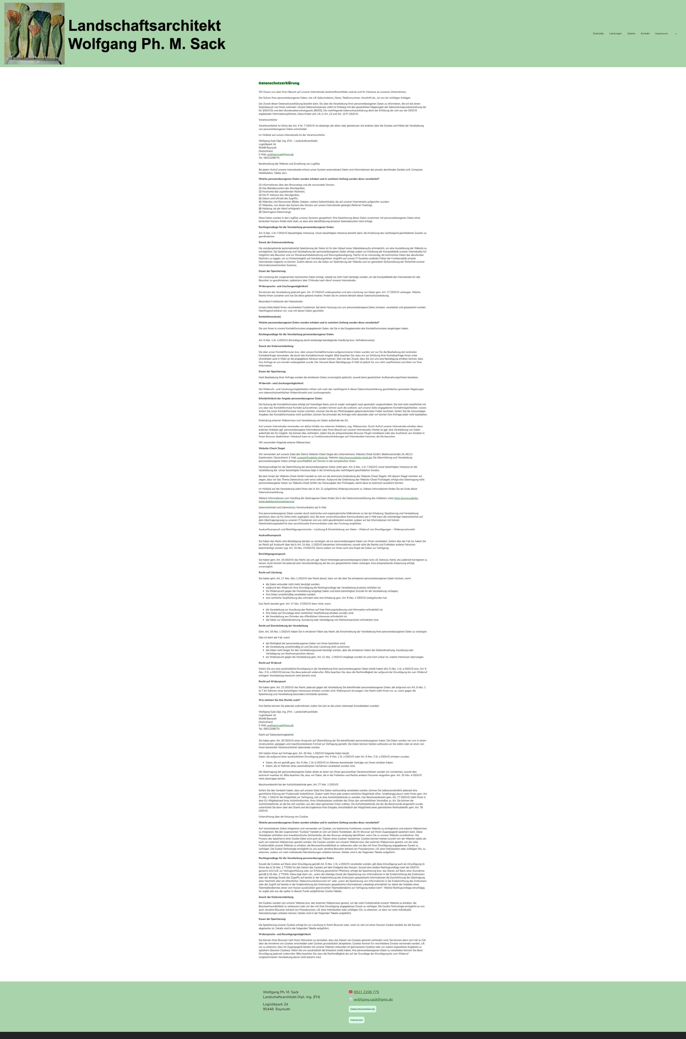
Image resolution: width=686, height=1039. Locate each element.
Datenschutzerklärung (362, 1009)
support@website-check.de (312, 457)
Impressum (356, 1020)
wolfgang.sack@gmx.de (280, 154)
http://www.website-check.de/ (355, 457)
